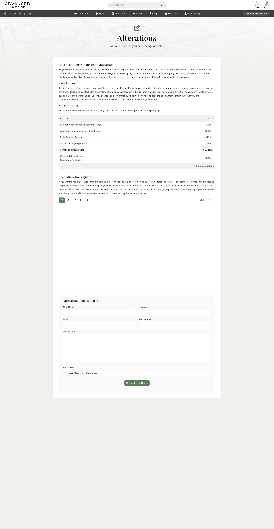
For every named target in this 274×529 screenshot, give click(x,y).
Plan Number (145, 319)
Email (65, 319)
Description (69, 331)
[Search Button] (162, 5)
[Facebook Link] (20, 13)
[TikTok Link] (25, 13)
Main (202, 200)
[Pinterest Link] (5, 13)
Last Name (144, 307)
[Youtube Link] (15, 13)
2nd (211, 200)
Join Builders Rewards (256, 13)
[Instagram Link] (10, 13)
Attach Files (69, 367)
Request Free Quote (137, 383)
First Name (68, 307)
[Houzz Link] (30, 13)
